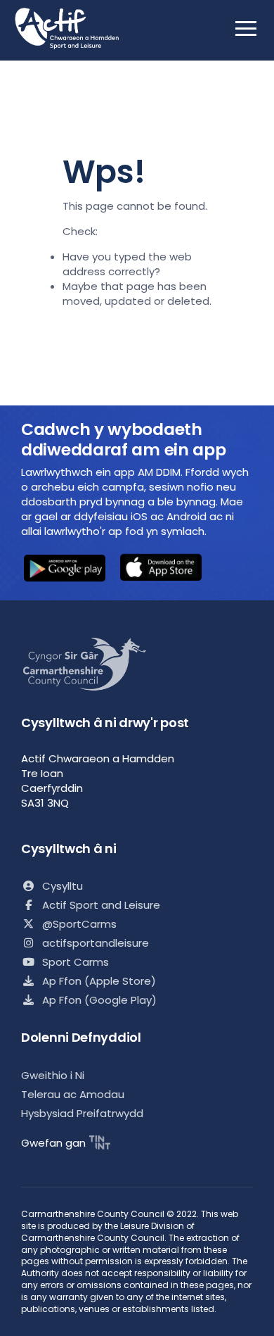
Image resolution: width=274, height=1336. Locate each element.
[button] (64, 569)
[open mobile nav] (246, 28)
